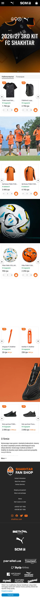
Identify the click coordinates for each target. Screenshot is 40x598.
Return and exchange (20, 493)
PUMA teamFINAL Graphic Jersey (8, 100)
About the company (20, 481)
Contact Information (20, 478)
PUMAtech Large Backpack (27, 100)
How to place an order (20, 502)
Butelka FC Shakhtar (12, 347)
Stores (20, 499)
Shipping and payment (20, 490)
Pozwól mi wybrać (7, 591)
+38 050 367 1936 (20, 509)
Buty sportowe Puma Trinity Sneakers (28, 424)
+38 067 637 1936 (20, 507)
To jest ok (10, 595)
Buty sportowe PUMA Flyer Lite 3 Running (8, 424)
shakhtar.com (16, 519)
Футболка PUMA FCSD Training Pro (9, 184)
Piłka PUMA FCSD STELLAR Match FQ (11, 265)
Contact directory (20, 484)
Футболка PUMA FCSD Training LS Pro (29, 184)
